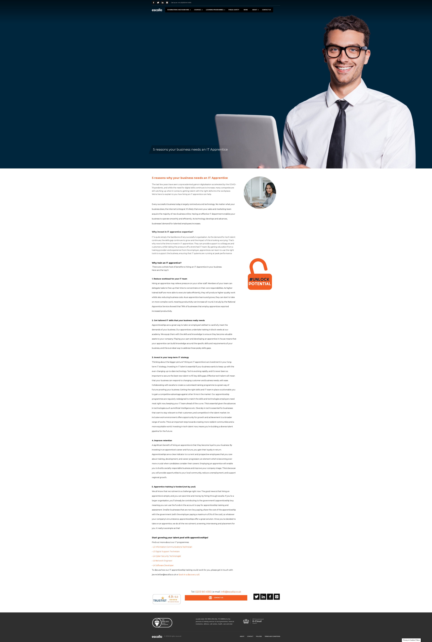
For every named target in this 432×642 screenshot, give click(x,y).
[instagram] (277, 597)
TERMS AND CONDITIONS (272, 636)
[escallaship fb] (270, 597)
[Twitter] (158, 2)
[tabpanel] (216, 84)
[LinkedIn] (162, 2)
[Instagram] (167, 2)
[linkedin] (263, 597)
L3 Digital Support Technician (166, 551)
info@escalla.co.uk (231, 591)
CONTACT (250, 636)
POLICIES (259, 636)
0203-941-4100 (203, 591)
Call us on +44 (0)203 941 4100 (181, 2)
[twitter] (256, 597)
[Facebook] (153, 2)
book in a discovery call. (189, 575)
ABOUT (242, 636)
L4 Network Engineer (162, 561)
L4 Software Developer (163, 565)
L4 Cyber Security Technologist (167, 556)
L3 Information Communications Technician (172, 547)
